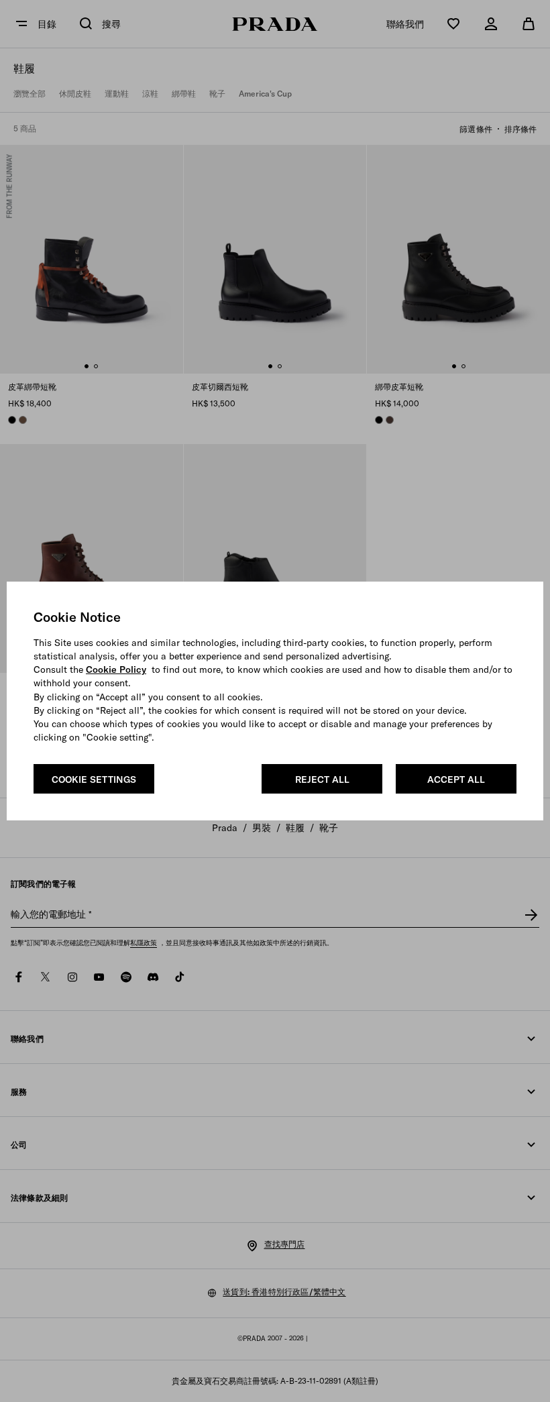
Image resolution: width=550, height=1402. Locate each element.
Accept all (456, 779)
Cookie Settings (94, 779)
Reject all (322, 779)
